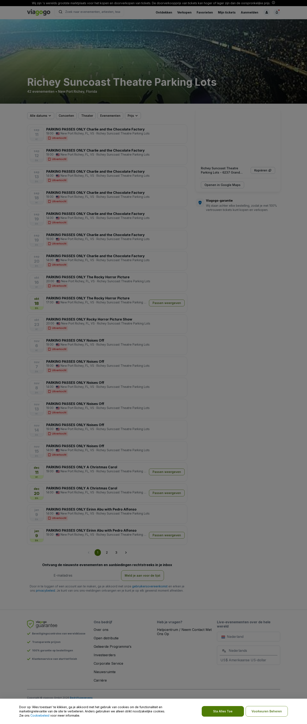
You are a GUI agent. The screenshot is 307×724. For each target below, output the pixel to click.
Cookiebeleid (39, 715)
